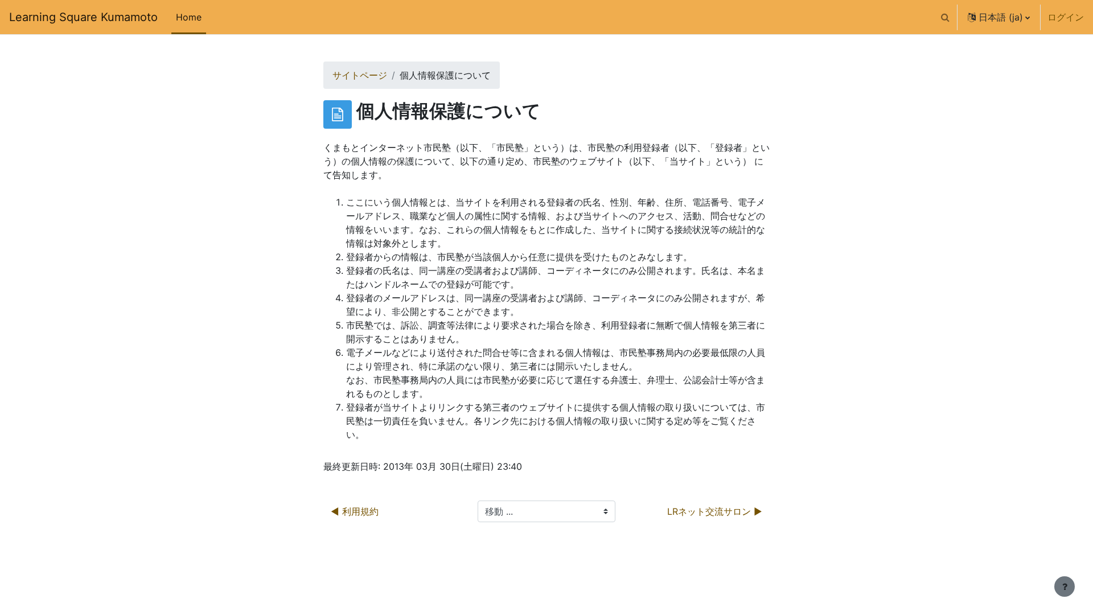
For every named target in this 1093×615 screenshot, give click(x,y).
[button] (945, 17)
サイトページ (359, 75)
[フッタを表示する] (1064, 586)
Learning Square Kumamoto (83, 17)
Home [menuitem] (189, 17)
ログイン (1065, 17)
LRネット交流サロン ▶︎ (714, 511)
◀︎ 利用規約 (355, 511)
